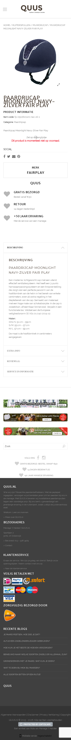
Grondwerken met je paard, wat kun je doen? (29, 661)
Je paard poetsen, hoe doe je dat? (21, 634)
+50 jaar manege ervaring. (39, 475)
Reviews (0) (13, 361)
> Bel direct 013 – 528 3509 (16, 540)
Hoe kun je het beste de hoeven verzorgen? (27, 647)
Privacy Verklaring (49, 714)
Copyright (65, 714)
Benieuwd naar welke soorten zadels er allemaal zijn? (35, 654)
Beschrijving (15, 247)
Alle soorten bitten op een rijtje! (22, 674)
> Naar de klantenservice (15, 568)
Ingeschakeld (45, 736)
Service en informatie (20, 371)
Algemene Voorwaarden (13, 714)
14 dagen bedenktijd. (39, 469)
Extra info (13, 350)
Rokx (33, 728)
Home (6, 25)
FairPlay (35, 172)
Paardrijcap (40, 25)
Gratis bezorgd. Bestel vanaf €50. (39, 464)
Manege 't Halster (48, 728)
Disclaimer (33, 714)
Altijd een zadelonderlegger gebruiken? (26, 641)
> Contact (7, 545)
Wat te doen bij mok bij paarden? (21, 668)
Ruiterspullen (21, 25)
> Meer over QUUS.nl (13, 517)
